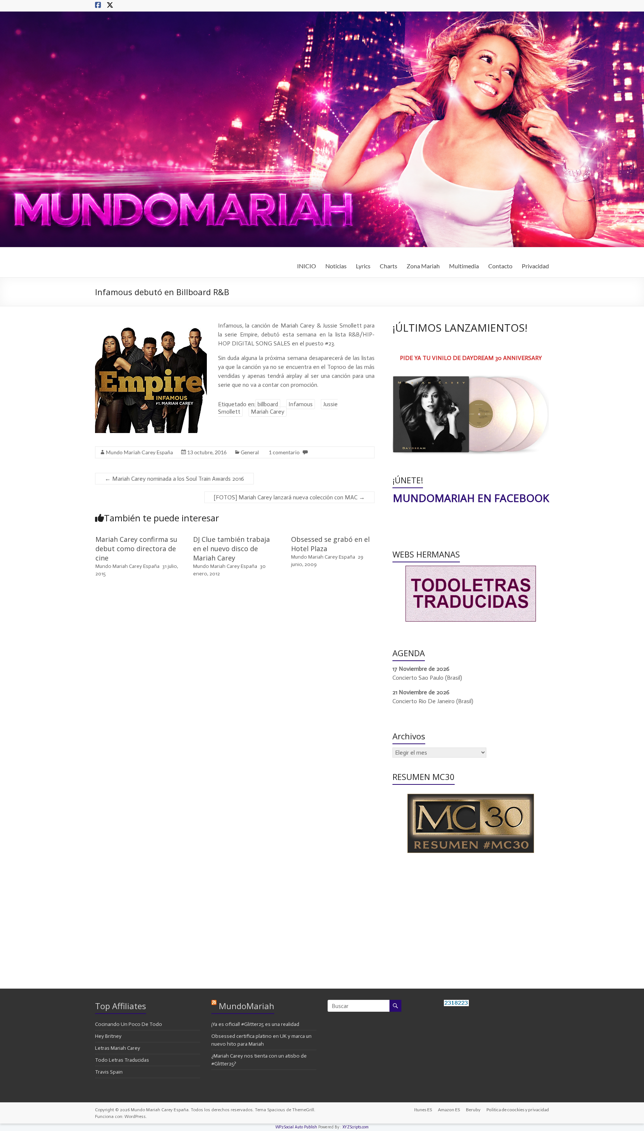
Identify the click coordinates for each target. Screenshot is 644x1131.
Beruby (473, 1109)
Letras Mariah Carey (117, 1048)
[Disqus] (235, 689)
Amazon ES (449, 1109)
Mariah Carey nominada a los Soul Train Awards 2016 (174, 478)
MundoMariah (246, 1005)
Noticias (336, 265)
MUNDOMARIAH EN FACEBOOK (471, 498)
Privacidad (535, 265)
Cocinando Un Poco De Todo (128, 1024)
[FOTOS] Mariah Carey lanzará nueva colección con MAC (289, 497)
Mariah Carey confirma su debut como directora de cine (136, 548)
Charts (388, 265)
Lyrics (363, 265)
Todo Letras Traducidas (122, 1060)
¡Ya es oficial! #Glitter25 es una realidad (255, 1024)
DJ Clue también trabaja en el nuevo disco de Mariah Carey (231, 548)
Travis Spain (109, 1072)
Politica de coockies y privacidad (517, 1109)
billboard (268, 404)
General (250, 452)
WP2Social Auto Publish (296, 1127)
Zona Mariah (423, 265)
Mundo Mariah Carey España (139, 452)
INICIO (306, 265)
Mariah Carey (267, 411)
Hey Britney (108, 1036)
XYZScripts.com (355, 1127)
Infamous (300, 404)
